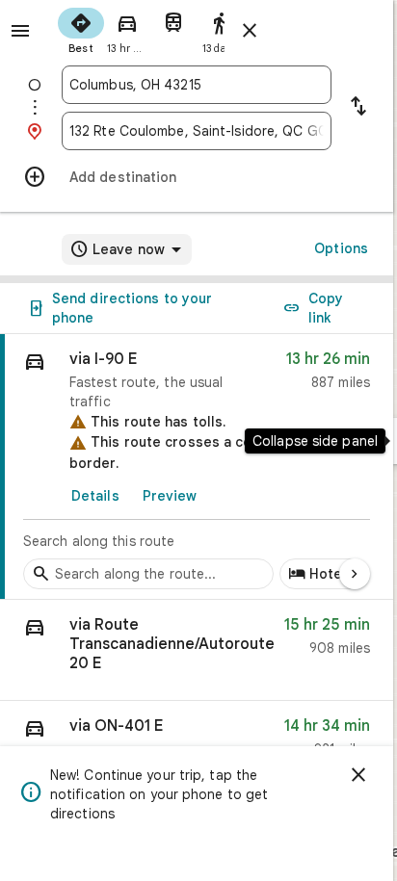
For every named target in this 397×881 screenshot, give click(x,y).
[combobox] (196, 84)
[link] (196, 467)
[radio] (81, 29)
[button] (196, 650)
